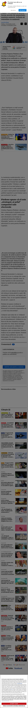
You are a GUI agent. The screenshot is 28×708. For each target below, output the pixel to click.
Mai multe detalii (19, 683)
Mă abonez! (23, 10)
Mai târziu (13, 10)
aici (11, 689)
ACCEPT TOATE (14, 703)
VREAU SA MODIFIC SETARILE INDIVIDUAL (14, 705)
